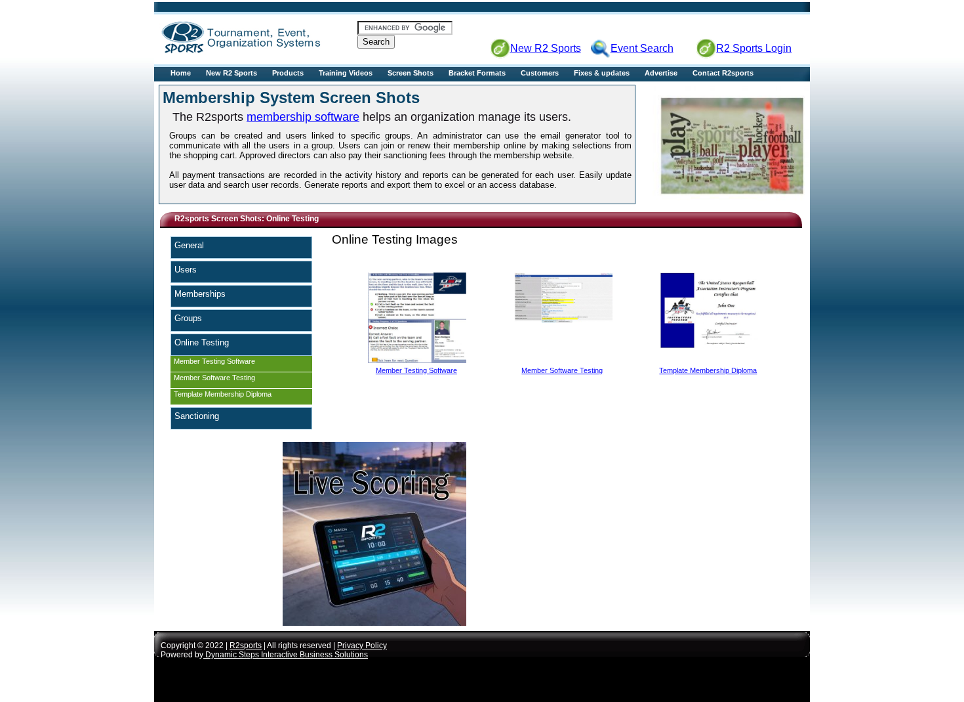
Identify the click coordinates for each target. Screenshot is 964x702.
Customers (540, 73)
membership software (303, 116)
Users (185, 269)
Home (181, 73)
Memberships (200, 294)
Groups (188, 318)
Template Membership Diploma (222, 394)
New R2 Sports (231, 73)
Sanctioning (196, 416)
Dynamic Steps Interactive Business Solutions (285, 654)
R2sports (246, 645)
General (189, 245)
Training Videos (345, 73)
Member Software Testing (214, 378)
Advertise (661, 73)
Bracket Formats (477, 73)
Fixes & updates (602, 73)
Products (288, 73)
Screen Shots (410, 73)
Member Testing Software (214, 361)
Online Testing (201, 342)
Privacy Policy (362, 645)
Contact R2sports (723, 73)
